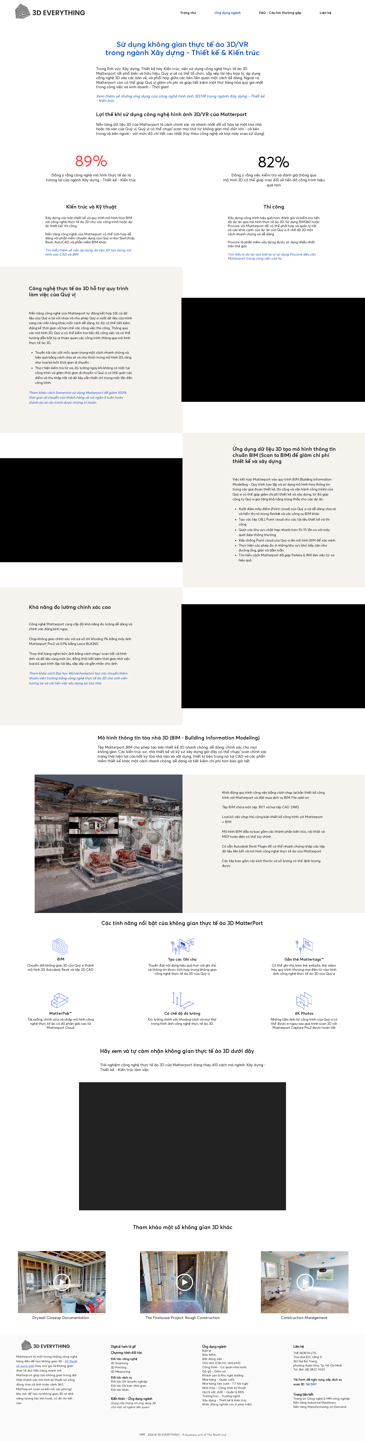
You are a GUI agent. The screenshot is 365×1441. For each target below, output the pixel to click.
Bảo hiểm (209, 1355)
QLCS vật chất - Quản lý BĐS (223, 1392)
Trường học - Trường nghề (221, 1396)
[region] (61, 1282)
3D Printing (119, 1367)
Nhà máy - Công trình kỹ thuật (224, 1388)
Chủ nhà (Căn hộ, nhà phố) (221, 1363)
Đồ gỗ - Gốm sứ (214, 1371)
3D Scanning (119, 1363)
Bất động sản (212, 1359)
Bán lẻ (206, 1351)
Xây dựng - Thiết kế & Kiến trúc (224, 1400)
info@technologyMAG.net (182, 1438)
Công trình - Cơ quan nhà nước (224, 1367)
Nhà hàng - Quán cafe (218, 1379)
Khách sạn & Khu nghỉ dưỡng (223, 1375)
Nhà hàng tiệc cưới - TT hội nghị (225, 1383)
